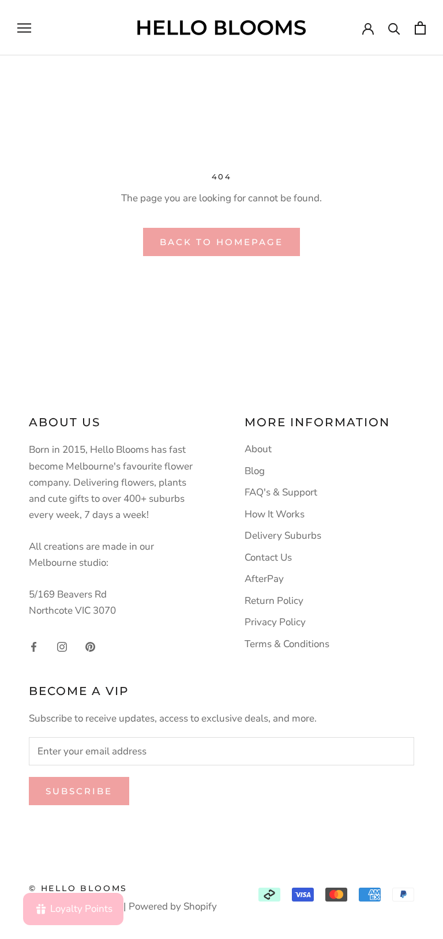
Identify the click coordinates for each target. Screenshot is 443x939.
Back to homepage (221, 241)
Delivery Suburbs (283, 535)
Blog (255, 471)
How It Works (275, 514)
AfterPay (264, 578)
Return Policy (274, 600)
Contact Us (268, 557)
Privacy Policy (275, 622)
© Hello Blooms (78, 888)
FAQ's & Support (281, 492)
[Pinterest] (90, 646)
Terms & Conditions (287, 644)
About (258, 449)
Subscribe (79, 791)
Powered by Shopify (173, 906)
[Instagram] (62, 646)
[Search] (394, 28)
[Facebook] (34, 646)
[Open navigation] (24, 27)
